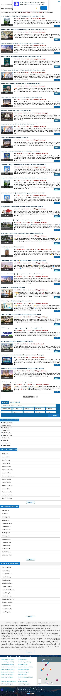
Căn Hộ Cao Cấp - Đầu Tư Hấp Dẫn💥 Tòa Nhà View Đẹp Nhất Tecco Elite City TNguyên (23, 260)
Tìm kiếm (54, 415)
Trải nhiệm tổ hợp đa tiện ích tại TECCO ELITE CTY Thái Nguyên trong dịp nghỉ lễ (21, 220)
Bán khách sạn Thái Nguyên (7, 674)
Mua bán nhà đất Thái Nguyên (7, 659)
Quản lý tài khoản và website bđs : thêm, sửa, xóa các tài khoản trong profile (22, 206)
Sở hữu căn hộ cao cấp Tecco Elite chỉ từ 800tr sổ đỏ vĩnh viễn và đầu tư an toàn (23, 70)
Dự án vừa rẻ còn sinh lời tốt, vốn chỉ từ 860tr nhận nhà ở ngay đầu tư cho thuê (22, 16)
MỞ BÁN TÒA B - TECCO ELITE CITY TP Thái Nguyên (13, 287)
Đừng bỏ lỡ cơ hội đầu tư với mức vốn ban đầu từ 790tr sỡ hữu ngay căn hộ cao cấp (24, 178)
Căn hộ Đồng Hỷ (6, 445)
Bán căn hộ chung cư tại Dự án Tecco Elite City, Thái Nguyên (17, 382)
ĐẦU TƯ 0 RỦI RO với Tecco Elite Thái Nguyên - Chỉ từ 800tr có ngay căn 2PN (20, 151)
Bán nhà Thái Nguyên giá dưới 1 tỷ (25, 667)
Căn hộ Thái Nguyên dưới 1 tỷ (7, 662)
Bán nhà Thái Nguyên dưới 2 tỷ (7, 669)
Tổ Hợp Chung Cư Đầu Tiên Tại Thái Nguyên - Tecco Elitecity (16, 301)
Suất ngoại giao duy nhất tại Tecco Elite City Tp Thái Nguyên (17, 341)
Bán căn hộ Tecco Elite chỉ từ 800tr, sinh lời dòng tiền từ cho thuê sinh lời (21, 56)
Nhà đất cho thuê (15, 402)
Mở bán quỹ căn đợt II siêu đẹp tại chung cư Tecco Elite (16, 110)
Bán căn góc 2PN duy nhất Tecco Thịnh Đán (12, 247)
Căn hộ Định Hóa (6, 443)
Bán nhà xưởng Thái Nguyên (24, 684)
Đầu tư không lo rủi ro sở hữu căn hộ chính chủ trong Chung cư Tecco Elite (21, 97)
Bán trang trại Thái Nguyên (7, 684)
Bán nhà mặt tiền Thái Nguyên (7, 672)
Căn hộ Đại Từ (5, 440)
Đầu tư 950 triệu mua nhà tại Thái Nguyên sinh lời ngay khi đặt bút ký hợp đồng (22, 368)
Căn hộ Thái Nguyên (7, 422)
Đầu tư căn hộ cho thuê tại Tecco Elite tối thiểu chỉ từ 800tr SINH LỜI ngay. (20, 83)
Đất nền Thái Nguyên (22, 681)
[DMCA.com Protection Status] (30, 694)
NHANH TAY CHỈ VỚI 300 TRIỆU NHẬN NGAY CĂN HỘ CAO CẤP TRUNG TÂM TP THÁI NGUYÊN (22, 274)
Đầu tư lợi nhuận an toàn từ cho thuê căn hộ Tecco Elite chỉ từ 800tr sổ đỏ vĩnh (22, 43)
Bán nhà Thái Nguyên (22, 664)
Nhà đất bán (5, 402)
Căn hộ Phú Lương (7, 427)
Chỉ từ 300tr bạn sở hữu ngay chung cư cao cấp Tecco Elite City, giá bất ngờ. (21, 328)
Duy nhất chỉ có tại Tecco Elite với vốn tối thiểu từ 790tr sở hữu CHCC (19, 124)
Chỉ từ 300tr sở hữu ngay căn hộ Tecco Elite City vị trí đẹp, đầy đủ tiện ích (21, 314)
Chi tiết (57, 26)
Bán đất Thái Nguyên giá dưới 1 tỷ (8, 681)
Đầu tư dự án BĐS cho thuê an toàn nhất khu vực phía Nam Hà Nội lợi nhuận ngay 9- (24, 29)
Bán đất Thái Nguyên (22, 674)
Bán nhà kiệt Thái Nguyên (23, 669)
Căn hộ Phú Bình (6, 425)
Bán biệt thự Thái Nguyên (23, 672)
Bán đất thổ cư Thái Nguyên (7, 677)
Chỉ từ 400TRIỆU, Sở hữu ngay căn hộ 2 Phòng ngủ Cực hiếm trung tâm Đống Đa (22, 355)
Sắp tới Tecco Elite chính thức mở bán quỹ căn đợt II (15, 137)
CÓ (44, 8)
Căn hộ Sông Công (7, 432)
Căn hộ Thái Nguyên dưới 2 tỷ (24, 662)
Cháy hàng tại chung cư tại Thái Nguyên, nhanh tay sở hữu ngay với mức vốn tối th (23, 164)
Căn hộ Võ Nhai (6, 438)
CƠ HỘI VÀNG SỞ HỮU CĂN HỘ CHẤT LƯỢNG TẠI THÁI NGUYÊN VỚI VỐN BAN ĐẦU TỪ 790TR (22, 193)
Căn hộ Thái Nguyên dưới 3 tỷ (7, 664)
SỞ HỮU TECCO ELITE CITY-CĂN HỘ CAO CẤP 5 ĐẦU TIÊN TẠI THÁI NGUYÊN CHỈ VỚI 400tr (22, 233)
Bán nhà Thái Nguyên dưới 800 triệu (9, 667)
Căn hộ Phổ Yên (6, 430)
